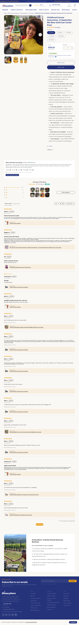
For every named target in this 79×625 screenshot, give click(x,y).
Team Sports (34, 600)
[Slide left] (7, 34)
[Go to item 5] (32, 195)
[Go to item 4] (47, 190)
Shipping (65, 598)
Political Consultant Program (52, 599)
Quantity (65, 44)
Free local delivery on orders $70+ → (63, 1)
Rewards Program (51, 604)
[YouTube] (16, 614)
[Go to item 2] (37, 190)
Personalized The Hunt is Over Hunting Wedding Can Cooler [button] (25, 432)
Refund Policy (66, 600)
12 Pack (51, 32)
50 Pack (68, 32)
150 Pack (61, 36)
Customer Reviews (51, 593)
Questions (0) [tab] (16, 203)
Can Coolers (31, 13)
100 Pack (51, 36)
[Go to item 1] (32, 190)
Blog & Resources (51, 607)
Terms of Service (67, 603)
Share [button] (50, 146)
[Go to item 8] (47, 195)
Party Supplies (23, 13)
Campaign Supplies (35, 598)
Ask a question (66, 192)
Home (5, 13)
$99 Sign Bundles (35, 610)
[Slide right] (40, 34)
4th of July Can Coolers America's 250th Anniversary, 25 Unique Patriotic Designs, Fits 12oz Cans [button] (35, 247)
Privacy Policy (66, 605)
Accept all (73, 622)
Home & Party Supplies (13, 13)
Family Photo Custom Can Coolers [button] (19, 287)
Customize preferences (31, 622)
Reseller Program (51, 595)
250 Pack (51, 39)
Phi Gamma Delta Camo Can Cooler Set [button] (20, 267)
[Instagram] (6, 614)
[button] (50, 27)
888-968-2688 (7, 603)
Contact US (50, 609)
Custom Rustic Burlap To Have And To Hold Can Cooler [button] (24, 494)
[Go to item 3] (42, 190)
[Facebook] (3, 614)
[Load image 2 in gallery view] (15, 59)
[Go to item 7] (42, 195)
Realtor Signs (34, 607)
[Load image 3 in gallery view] (23, 59)
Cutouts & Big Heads (36, 605)
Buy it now (61, 67)
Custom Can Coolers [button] (15, 223)
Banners (33, 595)
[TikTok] (9, 614)
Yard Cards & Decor (35, 603)
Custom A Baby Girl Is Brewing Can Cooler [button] (21, 515)
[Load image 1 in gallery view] (7, 59)
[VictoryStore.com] (7, 5)
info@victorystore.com (9, 609)
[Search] (30, 5)
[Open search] (56, 203)
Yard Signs (33, 593)
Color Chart (66, 595)
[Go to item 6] (37, 195)
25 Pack (60, 32)
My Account (66, 593)
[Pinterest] (12, 614)
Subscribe (72, 581)
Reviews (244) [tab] (8, 203)
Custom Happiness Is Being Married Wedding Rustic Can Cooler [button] (26, 327)
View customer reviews (12, 175)
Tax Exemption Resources (53, 602)
